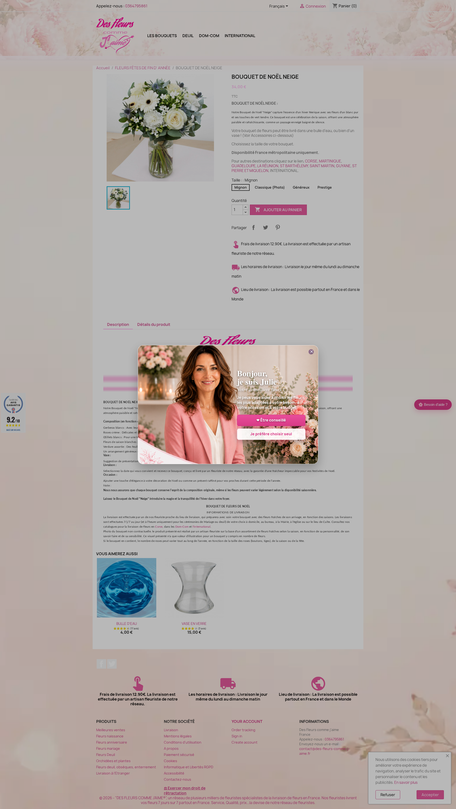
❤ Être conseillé (271, 420)
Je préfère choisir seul (271, 433)
